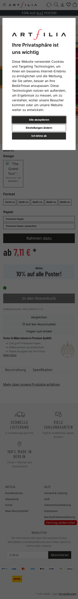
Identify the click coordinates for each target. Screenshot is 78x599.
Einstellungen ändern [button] (39, 127)
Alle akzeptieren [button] (39, 119)
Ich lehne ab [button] (39, 135)
